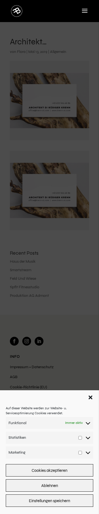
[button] (90, 397)
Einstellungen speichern (49, 500)
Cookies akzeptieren (49, 470)
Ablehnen (49, 485)
